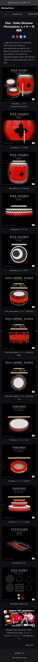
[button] (29, 645)
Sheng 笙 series (17, 14)
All (5, 14)
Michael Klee (8, 8)
